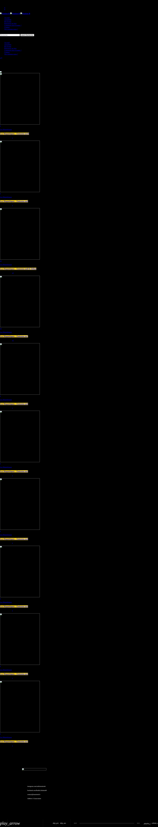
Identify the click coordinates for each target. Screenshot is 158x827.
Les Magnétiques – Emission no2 (14, 674)
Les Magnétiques (6, 129)
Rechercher (27, 35)
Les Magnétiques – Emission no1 (14, 741)
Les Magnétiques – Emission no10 (14, 134)
